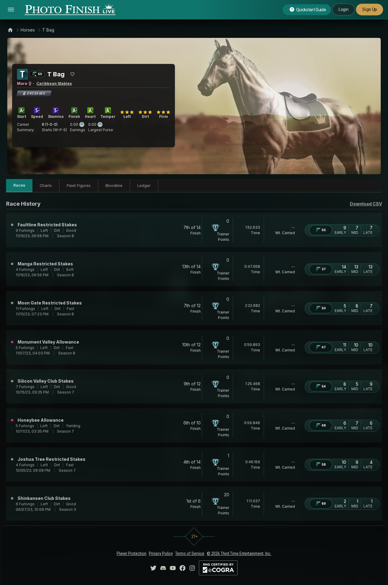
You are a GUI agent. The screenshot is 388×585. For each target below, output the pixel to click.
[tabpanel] (194, 360)
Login (343, 9)
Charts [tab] (46, 185)
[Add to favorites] (72, 74)
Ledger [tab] (144, 185)
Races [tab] (19, 185)
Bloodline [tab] (113, 185)
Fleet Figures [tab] (79, 185)
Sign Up (369, 9)
